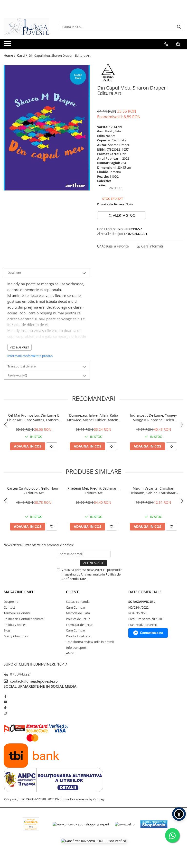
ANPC (70, 653)
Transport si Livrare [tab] (22, 366)
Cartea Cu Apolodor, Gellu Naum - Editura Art (33, 490)
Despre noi (11, 601)
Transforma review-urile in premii (90, 642)
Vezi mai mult (19, 347)
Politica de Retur (78, 619)
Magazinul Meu (19, 591)
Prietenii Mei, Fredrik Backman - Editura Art (93, 490)
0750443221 (20, 674)
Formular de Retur (79, 624)
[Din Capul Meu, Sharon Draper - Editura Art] (47, 128)
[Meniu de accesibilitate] (179, 814)
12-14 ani (115, 127)
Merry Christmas (16, 636)
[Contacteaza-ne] (165, 44)
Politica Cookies (15, 624)
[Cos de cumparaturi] (178, 44)
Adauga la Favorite (115, 246)
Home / (10, 55)
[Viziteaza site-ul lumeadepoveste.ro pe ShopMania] (154, 824)
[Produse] (8, 45)
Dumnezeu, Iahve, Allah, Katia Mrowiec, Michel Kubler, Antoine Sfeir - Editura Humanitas (93, 417)
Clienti (73, 591)
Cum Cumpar (75, 607)
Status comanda (78, 601)
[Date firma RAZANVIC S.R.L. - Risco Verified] (93, 840)
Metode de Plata (78, 613)
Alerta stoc (124, 215)
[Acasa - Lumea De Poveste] (28, 26)
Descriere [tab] (14, 272)
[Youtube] (5, 702)
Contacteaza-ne (151, 633)
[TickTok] (5, 707)
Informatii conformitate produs (30, 356)
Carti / (22, 55)
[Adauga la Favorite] (51, 446)
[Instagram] (5, 713)
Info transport (76, 647)
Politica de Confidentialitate (24, 619)
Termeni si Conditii (17, 613)
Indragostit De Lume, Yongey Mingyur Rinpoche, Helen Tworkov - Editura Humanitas (153, 417)
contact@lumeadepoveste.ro (33, 681)
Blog (7, 630)
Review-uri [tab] (17, 375)
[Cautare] (179, 27)
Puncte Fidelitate (78, 636)
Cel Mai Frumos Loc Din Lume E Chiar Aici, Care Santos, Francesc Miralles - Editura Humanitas (33, 417)
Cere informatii (152, 246)
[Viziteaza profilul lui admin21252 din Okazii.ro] (31, 824)
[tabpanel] (47, 128)
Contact (9, 607)
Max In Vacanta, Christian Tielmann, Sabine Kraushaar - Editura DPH (153, 490)
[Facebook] (5, 696)
